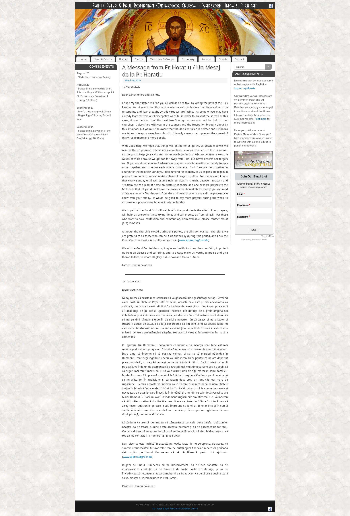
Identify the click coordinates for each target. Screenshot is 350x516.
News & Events (103, 59)
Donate (223, 59)
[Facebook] (271, 6)
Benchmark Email (259, 240)
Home (83, 59)
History (123, 59)
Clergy (139, 59)
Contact (239, 59)
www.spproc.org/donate (193, 240)
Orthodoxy (188, 59)
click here (261, 118)
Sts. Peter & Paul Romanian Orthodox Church (175, 508)
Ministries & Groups (162, 59)
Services (206, 59)
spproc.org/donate (244, 88)
